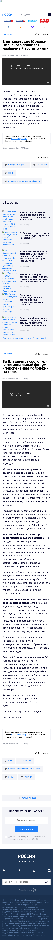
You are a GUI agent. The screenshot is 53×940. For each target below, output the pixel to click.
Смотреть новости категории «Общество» (23, 338)
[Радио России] (32, 21)
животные (41, 164)
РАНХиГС (28, 777)
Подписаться (26, 829)
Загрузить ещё (29, 797)
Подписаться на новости (26, 811)
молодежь (27, 760)
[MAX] (32, 26)
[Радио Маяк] (44, 22)
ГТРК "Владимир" (19, 138)
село (10, 760)
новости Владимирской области (24, 181)
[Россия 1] (8, 21)
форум (11, 777)
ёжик (10, 172)
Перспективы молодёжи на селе (24, 768)
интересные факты (17, 164)
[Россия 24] (20, 21)
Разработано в (25, 890)
